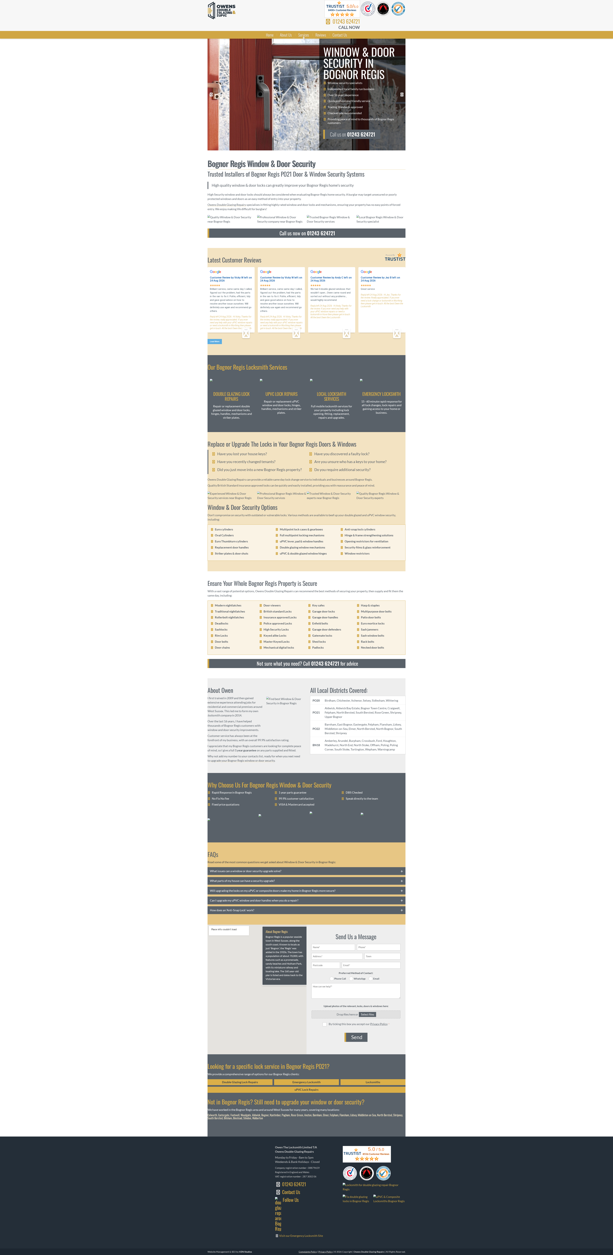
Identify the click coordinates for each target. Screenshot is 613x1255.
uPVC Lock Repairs (306, 1089)
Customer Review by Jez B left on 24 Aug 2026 (380, 279)
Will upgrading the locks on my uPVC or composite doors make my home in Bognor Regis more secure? (272, 890)
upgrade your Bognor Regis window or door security (243, 760)
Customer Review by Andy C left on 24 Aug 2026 (331, 279)
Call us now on (307, 233)
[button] (211, 94)
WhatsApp (359, 978)
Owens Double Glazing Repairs (227, 204)
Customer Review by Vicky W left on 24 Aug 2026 (231, 279)
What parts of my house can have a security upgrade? (242, 880)
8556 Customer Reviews (376, 1153)
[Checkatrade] (230, 822)
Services (303, 35)
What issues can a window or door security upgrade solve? (245, 871)
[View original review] (217, 273)
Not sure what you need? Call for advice (307, 663)
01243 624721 (345, 21)
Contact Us (340, 35)
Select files (367, 1014)
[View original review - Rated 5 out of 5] (215, 285)
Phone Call (340, 978)
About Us (286, 35)
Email (376, 978)
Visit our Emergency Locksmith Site (301, 1235)
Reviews (320, 35)
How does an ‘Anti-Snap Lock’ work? (232, 910)
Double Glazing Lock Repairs (240, 1082)
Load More (214, 341)
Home (269, 35)
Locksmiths (373, 1082)
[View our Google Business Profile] (389, 1199)
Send (356, 1037)
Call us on (352, 134)
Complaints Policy (308, 1251)
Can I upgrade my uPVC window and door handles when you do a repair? (254, 900)
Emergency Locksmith (306, 1082)
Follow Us (291, 1200)
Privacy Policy (379, 1024)
